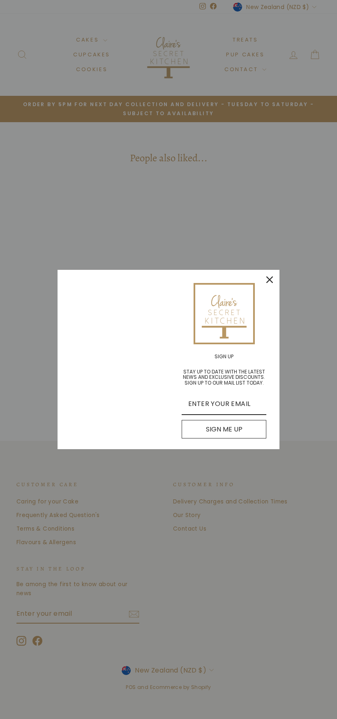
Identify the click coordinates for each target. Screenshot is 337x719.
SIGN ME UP (224, 429)
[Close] (269, 280)
